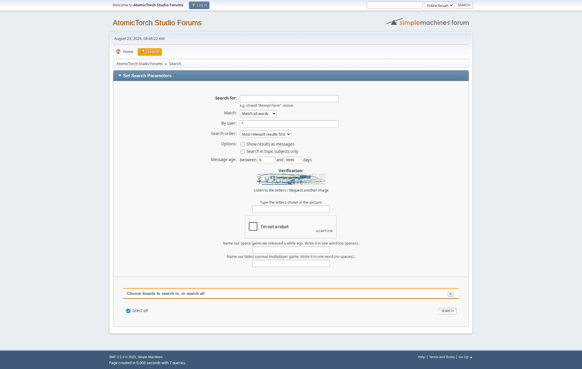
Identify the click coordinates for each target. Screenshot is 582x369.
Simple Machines (150, 357)
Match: (230, 113)
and (280, 159)
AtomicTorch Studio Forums (157, 22)
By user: (229, 123)
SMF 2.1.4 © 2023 (122, 357)
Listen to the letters (270, 190)
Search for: (226, 98)
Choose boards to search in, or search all (166, 293)
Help (421, 356)
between (248, 159)
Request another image (309, 190)
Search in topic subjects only (272, 151)
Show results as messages (270, 144)
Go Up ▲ (466, 356)
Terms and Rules (442, 356)
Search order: (224, 133)
